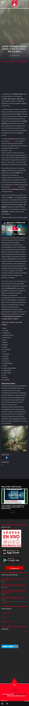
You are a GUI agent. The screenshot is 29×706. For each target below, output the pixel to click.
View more (14, 496)
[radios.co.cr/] (9, 647)
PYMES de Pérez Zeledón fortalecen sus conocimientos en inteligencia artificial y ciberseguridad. (14, 591)
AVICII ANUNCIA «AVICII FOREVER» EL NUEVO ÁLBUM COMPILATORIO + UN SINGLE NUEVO (13, 507)
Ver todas (4, 602)
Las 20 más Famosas (7, 622)
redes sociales (14, 187)
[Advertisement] (14, 23)
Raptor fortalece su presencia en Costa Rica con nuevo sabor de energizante (13, 585)
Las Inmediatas (5, 613)
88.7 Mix (3, 617)
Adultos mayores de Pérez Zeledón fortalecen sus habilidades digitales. (12, 598)
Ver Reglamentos (14, 568)
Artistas (14, 41)
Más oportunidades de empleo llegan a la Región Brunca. (14, 580)
